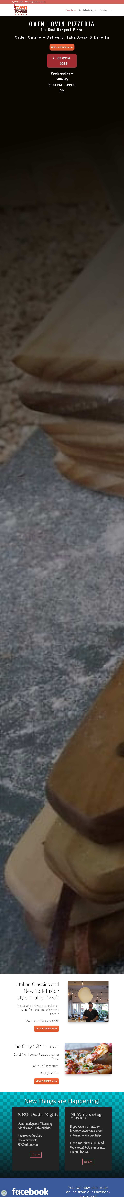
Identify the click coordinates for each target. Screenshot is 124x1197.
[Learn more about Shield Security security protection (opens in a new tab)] (4, 1193)
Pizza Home (71, 10)
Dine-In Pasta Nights (87, 10)
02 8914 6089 (63, 61)
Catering (103, 10)
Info (37, 1154)
